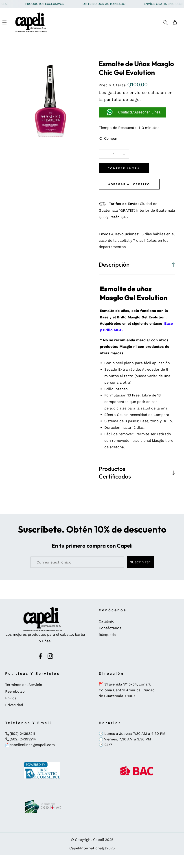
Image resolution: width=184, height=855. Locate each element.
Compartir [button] (112, 138)
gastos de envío (124, 92)
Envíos (10, 698)
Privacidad (14, 705)
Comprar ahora (124, 168)
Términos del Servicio (23, 685)
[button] (4, 22)
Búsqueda (107, 635)
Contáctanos (110, 628)
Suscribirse (140, 562)
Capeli (98, 840)
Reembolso (15, 691)
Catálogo (106, 621)
